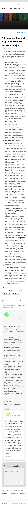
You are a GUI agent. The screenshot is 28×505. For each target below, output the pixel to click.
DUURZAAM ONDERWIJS (13, 8)
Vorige (18, 32)
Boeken (4, 25)
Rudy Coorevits (12, 413)
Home (3, 22)
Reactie (19, 482)
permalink (10, 302)
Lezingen (10, 25)
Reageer (6, 409)
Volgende (23, 32)
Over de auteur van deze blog (8, 28)
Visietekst (19, 28)
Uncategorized (17, 300)
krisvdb (24, 300)
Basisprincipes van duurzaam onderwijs (15, 22)
